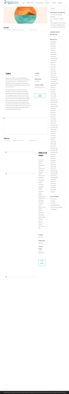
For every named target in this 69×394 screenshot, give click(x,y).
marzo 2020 (53, 189)
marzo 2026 (53, 52)
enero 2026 (53, 56)
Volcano (6, 138)
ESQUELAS (54, 198)
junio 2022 (53, 135)
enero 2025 (53, 75)
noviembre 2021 (54, 150)
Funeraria (53, 201)
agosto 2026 (53, 41)
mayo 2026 (53, 48)
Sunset (6, 27)
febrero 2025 (53, 73)
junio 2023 (53, 112)
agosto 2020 (53, 179)
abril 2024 (53, 91)
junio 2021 (53, 158)
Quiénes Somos (30, 2)
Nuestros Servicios (40, 2)
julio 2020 (53, 181)
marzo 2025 (53, 71)
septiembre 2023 (54, 106)
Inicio (24, 2)
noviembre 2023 (54, 102)
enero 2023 (53, 123)
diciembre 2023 (54, 100)
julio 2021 (53, 156)
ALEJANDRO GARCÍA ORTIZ (58, 23)
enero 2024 (53, 98)
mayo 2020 (53, 185)
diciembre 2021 (54, 148)
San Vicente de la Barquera (56, 207)
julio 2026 (53, 43)
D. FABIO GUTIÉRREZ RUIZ (58, 25)
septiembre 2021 (54, 152)
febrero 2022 (53, 143)
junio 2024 (53, 89)
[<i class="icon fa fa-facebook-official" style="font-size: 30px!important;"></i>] (64, 3)
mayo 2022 (53, 137)
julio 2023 (53, 110)
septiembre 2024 (54, 83)
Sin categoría (53, 209)
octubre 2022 (53, 129)
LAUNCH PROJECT (40, 95)
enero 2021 (53, 168)
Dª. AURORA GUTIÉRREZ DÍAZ (57, 20)
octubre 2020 (53, 175)
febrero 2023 (53, 121)
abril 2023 (53, 116)
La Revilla (53, 203)
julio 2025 (53, 62)
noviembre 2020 (54, 173)
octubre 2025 (53, 60)
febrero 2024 (53, 96)
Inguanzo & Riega (21, 29)
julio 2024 (53, 87)
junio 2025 (53, 64)
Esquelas (60, 2)
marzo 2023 (53, 118)
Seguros (47, 2)
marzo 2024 (53, 93)
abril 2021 (53, 162)
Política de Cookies (61, 392)
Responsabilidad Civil (55, 205)
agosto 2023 (53, 108)
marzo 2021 (53, 164)
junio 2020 (53, 183)
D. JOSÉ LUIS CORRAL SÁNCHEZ (56, 15)
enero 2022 (53, 146)
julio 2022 (53, 133)
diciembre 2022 (54, 125)
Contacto (54, 2)
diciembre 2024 (54, 77)
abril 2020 (53, 187)
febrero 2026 (53, 54)
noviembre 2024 (54, 79)
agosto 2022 (53, 131)
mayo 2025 (53, 66)
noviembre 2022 (54, 127)
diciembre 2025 (54, 58)
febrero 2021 (53, 166)
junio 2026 (53, 46)
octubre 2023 (53, 104)
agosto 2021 (53, 154)
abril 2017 (53, 191)
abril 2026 (53, 50)
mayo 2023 (53, 114)
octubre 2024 (53, 81)
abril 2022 (53, 139)
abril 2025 (53, 68)
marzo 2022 (53, 141)
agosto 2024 (53, 85)
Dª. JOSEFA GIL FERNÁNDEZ (58, 27)
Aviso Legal (53, 392)
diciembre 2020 (54, 171)
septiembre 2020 (54, 177)
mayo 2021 (53, 160)
